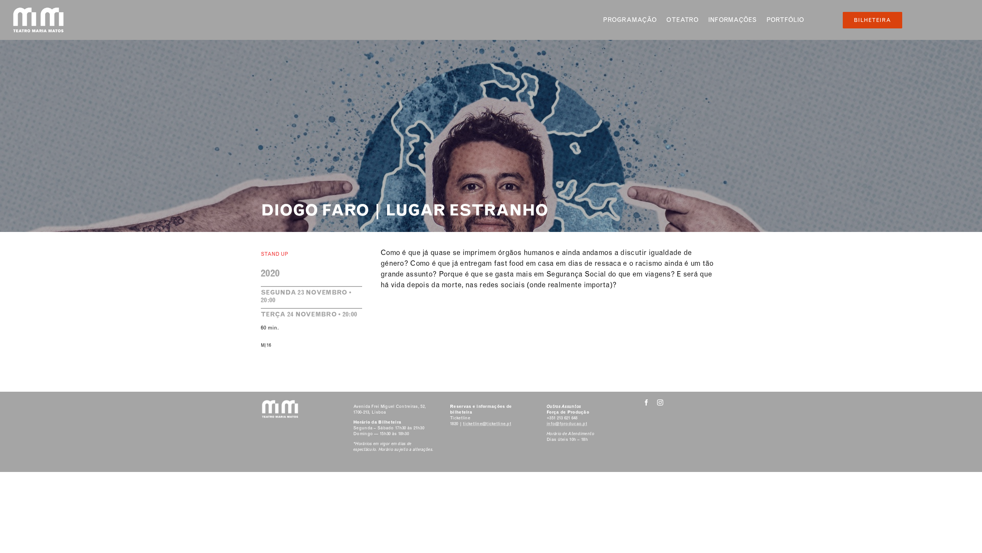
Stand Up (274, 254)
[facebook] (646, 402)
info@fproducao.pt (567, 423)
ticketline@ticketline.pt (487, 423)
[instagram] (660, 402)
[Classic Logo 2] (38, 10)
